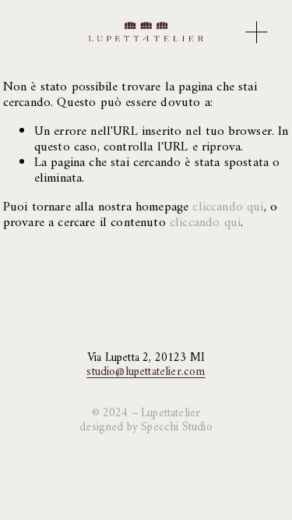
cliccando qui (227, 207)
